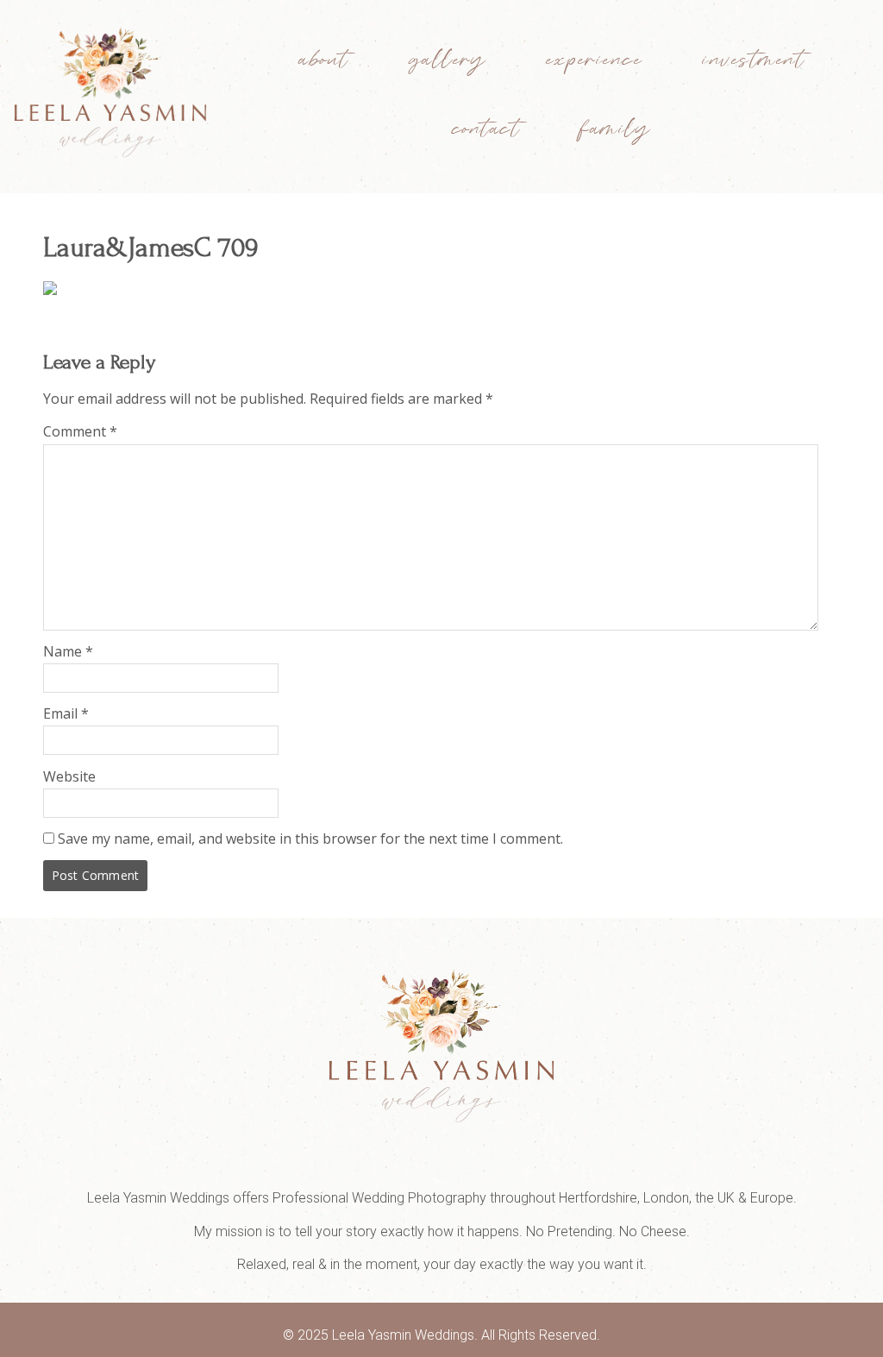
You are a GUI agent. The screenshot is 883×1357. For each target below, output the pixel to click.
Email (66, 713)
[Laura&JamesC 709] (50, 289)
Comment (80, 431)
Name (68, 651)
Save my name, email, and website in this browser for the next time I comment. (310, 838)
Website (69, 776)
